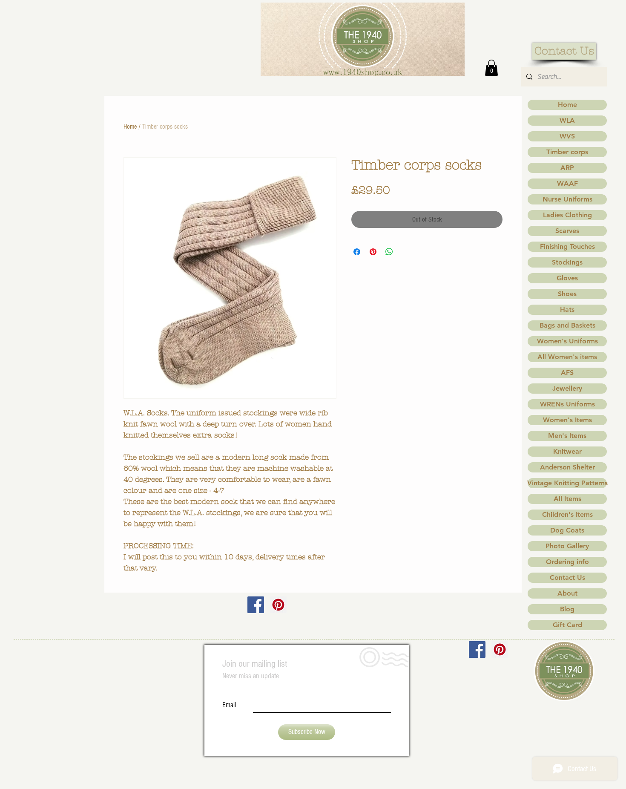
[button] (491, 68)
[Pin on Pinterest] (373, 252)
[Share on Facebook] (357, 252)
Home (130, 126)
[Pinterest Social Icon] (278, 604)
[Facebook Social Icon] (255, 604)
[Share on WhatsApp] (389, 252)
